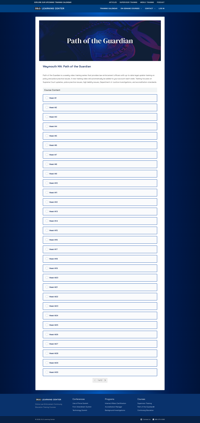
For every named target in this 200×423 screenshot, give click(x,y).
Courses (141, 399)
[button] (140, 8)
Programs (109, 399)
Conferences (79, 399)
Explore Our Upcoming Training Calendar (52, 2)
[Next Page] (105, 380)
